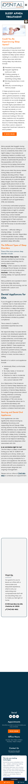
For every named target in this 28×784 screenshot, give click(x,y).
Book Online (10, 134)
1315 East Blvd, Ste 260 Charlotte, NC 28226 (14, 751)
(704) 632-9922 (12, 609)
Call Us (8, 782)
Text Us (22, 782)
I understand (14, 779)
